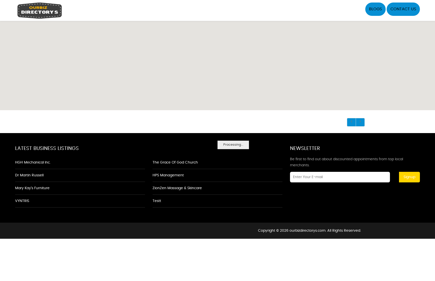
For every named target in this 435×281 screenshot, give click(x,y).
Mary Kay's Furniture (32, 188)
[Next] (360, 122)
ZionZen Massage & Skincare (177, 188)
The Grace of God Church (175, 162)
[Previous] (351, 122)
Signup (409, 177)
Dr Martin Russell (29, 175)
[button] (217, 63)
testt (157, 201)
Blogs (375, 9)
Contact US (403, 9)
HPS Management (168, 175)
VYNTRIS (22, 201)
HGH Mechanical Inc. (33, 162)
